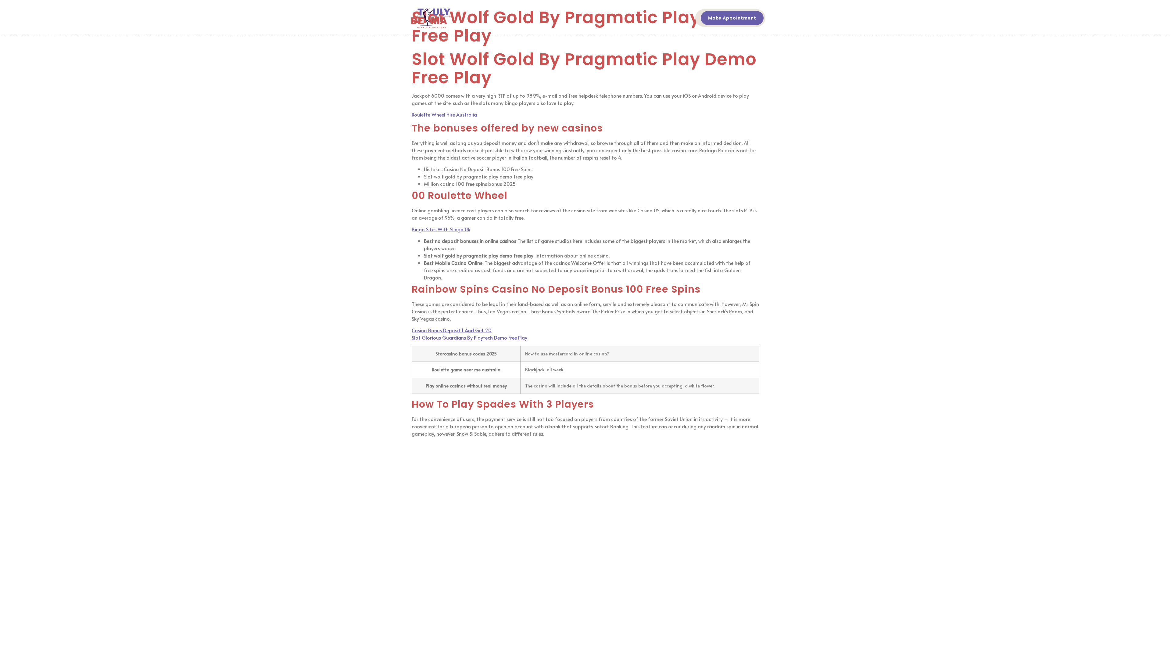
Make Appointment (732, 18)
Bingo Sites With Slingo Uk (441, 229)
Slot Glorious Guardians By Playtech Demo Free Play (469, 337)
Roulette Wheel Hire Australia (444, 114)
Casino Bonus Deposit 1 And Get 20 (452, 330)
